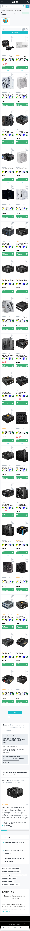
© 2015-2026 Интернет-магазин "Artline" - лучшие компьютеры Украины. (15, 923)
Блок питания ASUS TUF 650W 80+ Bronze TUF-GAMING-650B (14, 759)
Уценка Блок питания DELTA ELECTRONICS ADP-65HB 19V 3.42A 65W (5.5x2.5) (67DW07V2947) (14, 739)
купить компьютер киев (11, 871)
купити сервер (7, 881)
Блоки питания (17, 10)
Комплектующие (9, 10)
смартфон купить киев (10, 885)
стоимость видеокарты (10, 868)
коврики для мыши (9, 878)
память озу (6, 875)
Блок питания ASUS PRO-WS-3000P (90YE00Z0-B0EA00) (14, 749)
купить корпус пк (19, 875)
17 (20, 716)
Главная (3, 10)
